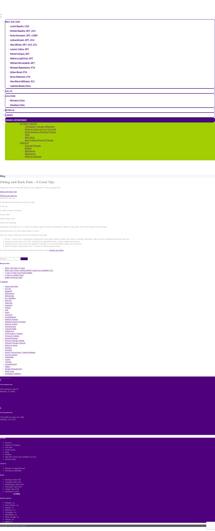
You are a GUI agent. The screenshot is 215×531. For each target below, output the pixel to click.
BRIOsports (30, 154)
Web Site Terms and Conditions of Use (20, 457)
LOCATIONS (10, 96)
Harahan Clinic (17, 105)
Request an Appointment (15, 468)
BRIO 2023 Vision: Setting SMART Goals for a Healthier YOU (29, 270)
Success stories (11, 355)
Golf (6, 310)
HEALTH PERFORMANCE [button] (161, 167)
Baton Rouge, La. (12, 517)
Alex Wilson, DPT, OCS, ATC (23, 44)
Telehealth (9, 357)
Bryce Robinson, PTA (20, 76)
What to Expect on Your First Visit (40, 129)
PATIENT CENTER (28, 123)
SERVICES (24, 143)
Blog (7, 452)
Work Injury (9, 371)
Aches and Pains (11, 286)
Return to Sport (11, 345)
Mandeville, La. (11, 514)
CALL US (8, 91)
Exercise (8, 300)
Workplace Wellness (13, 373)
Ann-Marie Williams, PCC (22, 81)
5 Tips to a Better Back (14, 275)
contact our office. (56, 250)
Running (8, 347)
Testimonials (10, 450)
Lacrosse (8, 314)
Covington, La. (11, 512)
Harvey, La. (9, 519)
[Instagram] (6, 378)
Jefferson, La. (10, 510)
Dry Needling (10, 298)
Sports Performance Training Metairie (20, 352)
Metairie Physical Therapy (15, 322)
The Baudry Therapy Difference (39, 126)
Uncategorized (11, 364)
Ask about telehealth (13, 470)
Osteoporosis (10, 326)
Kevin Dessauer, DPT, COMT (24, 35)
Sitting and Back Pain (8, 191)
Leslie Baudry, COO (19, 26)
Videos (7, 366)
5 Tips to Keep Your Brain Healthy (18, 273)
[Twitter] (3, 378)
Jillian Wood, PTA (18, 72)
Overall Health (10, 329)
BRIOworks (30, 151)
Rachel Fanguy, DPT (20, 53)
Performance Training (14, 333)
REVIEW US (9, 110)
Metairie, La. (10, 503)
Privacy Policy (10, 459)
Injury (7, 312)
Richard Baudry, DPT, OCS (22, 30)
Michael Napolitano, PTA (22, 67)
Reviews (8, 454)
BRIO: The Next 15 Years (15, 268)
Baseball (8, 291)
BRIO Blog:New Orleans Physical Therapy (39, 139)
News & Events (11, 324)
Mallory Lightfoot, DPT (21, 58)
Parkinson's (9, 331)
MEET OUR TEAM (12, 21)
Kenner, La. (9, 507)
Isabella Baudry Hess (20, 86)
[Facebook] (1, 378)
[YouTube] (8, 378)
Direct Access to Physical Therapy (40, 132)
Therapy (8, 362)
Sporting (8, 350)
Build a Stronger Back (13, 277)
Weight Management (13, 369)
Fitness (8, 307)
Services (8, 443)
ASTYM (8, 289)
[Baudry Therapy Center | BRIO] (18, 11)
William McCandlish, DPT (22, 63)
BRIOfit (28, 148)
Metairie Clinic (17, 100)
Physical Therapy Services (15, 343)
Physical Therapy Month (14, 340)
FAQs (27, 134)
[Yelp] (10, 378)
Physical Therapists (12, 445)
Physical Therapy (33, 145)
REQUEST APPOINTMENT (16, 120)
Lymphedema (10, 317)
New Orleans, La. (12, 505)
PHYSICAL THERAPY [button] (54, 167)
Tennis (7, 359)
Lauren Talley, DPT (19, 49)
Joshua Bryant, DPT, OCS (22, 40)
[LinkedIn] (5, 378)
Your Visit (8, 447)
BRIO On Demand (33, 156)
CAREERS (9, 115)
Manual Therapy (11, 319)
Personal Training (12, 336)
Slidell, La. (9, 521)
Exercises (8, 303)
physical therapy (11, 338)
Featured (8, 305)
